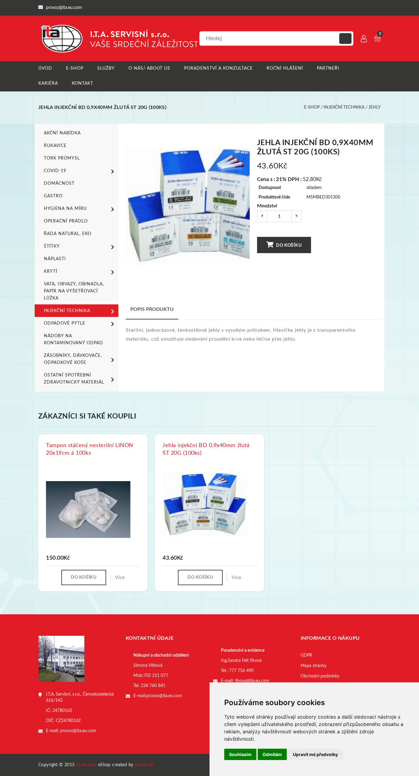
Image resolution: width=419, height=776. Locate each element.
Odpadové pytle (64, 323)
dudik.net (144, 765)
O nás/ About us (150, 68)
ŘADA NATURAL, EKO (67, 234)
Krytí (50, 271)
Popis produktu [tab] (152, 309)
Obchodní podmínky (320, 676)
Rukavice (55, 146)
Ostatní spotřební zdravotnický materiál (74, 378)
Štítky (52, 246)
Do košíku (288, 245)
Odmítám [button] (272, 754)
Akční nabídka (62, 133)
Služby (106, 68)
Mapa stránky (313, 666)
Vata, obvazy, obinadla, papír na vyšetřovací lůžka (74, 291)
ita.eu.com (86, 765)
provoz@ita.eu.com (78, 731)
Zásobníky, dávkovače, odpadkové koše (73, 359)
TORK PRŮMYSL (62, 158)
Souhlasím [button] (240, 754)
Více (120, 577)
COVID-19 (55, 171)
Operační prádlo (66, 221)
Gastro (53, 196)
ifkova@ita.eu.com (252, 681)
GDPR (306, 655)
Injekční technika (344, 107)
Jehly (374, 107)
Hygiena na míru (65, 209)
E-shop (74, 68)
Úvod (45, 68)
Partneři (328, 68)
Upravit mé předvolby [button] (315, 754)
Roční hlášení (285, 68)
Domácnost (59, 183)
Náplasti (55, 259)
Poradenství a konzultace (218, 68)
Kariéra (48, 83)
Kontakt (82, 83)
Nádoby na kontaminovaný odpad (73, 339)
